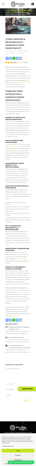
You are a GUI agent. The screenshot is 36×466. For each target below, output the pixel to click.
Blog (20, 14)
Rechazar (18, 455)
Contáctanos (14, 315)
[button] (21, 462)
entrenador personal (13, 146)
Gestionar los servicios (8, 446)
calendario (20, 292)
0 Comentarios (20, 53)
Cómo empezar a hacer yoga (15, 337)
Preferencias (18, 460)
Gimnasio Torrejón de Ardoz (11, 14)
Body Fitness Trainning (22, 82)
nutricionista (21, 258)
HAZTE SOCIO (27, 389)
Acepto (18, 450)
